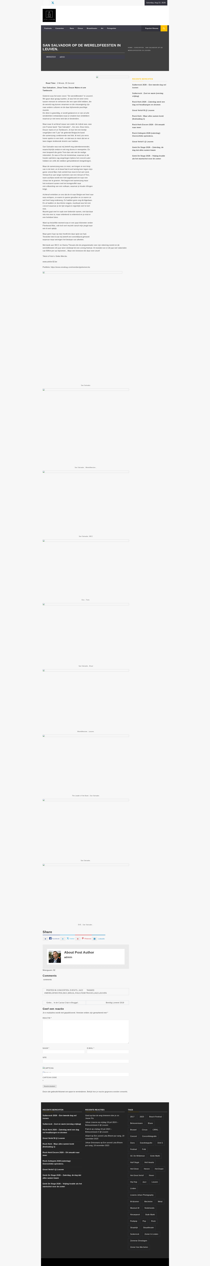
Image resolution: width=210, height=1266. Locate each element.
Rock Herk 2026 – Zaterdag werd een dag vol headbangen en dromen (148, 103)
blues (150, 1123)
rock (153, 1221)
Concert (133, 1136)
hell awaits (149, 1162)
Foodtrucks (87, 993)
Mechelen (148, 1201)
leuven (103, 993)
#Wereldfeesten (53, 993)
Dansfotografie (146, 1143)
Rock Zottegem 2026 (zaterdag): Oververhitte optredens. (146, 134)
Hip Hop (133, 1182)
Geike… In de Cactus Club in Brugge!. (62, 1003)
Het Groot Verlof (137, 1175)
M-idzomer (134, 1201)
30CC (65, 993)
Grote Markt (155, 1156)
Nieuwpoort (135, 1214)
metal (160, 1201)
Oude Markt (150, 1214)
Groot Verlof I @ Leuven (142, 142)
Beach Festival (155, 1117)
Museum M (134, 1208)
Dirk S (160, 1143)
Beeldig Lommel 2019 (115, 1003)
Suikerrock (134, 1234)
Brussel (133, 1130)
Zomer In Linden (151, 1234)
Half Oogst (134, 1162)
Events (74, 990)
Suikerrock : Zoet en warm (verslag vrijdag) (147, 94)
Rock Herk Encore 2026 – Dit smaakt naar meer (148, 126)
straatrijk (134, 1227)
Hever (151, 1175)
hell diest (134, 1169)
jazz (96, 993)
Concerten (59, 28)
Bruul (71, 993)
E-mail (90, 1048)
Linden (133, 1188)
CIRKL (155, 1130)
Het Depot (159, 1169)
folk (77, 993)
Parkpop (133, 1221)
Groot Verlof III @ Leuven (143, 110)
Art (102, 28)
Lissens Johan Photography (142, 1195)
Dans (72, 28)
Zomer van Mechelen (139, 1247)
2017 (132, 1117)
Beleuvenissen (136, 1123)
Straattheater (92, 28)
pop (144, 1221)
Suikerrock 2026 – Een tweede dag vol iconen (149, 86)
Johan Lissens (91, 1122)
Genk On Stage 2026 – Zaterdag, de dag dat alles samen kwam (148, 148)
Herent (147, 1169)
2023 (142, 1117)
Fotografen (111, 28)
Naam (46, 1048)
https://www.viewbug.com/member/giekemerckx (70, 267)
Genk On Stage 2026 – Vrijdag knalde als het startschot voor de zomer (148, 157)
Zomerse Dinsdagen (138, 1241)
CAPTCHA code (50, 1077)
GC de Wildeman (137, 1156)
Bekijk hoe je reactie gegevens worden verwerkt (107, 1092)
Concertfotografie (149, 1136)
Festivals (48, 28)
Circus (80, 28)
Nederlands (149, 1208)
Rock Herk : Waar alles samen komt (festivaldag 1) (148, 117)
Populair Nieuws (151, 28)
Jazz (81, 990)
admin (62, 57)
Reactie (47, 1018)
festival (133, 1149)
